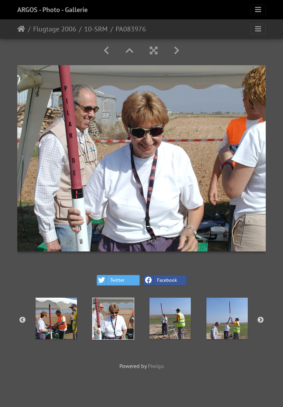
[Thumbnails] (129, 50)
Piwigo (156, 366)
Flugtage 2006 (54, 28)
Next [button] (260, 320)
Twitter (117, 280)
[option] (56, 318)
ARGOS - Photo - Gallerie (52, 9)
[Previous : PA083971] (106, 50)
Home (21, 29)
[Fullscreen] (154, 50)
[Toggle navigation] (258, 9)
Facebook (167, 280)
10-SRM (96, 28)
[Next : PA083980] (177, 50)
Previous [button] (22, 320)
